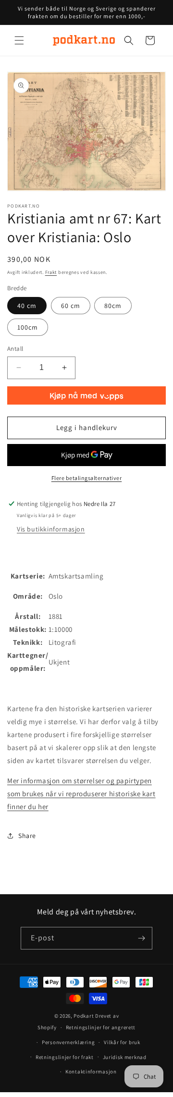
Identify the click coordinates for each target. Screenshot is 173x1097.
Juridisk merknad (125, 1057)
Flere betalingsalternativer (86, 477)
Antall (15, 349)
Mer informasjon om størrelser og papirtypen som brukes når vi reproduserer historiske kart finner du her (81, 793)
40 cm (27, 305)
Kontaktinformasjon (91, 1071)
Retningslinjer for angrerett (101, 1027)
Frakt (51, 272)
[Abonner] (141, 938)
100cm (27, 327)
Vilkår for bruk (122, 1042)
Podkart (84, 1015)
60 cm (70, 305)
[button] (19, 40)
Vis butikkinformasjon (51, 529)
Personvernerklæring (68, 1042)
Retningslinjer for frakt (65, 1057)
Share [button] (27, 835)
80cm (113, 305)
